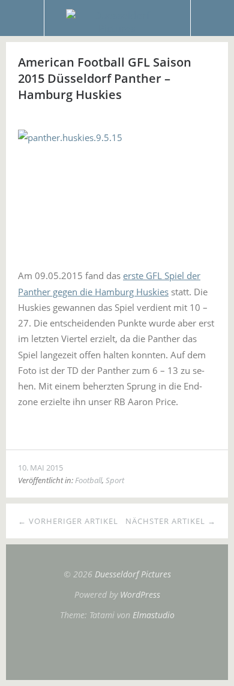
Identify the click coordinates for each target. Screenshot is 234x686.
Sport (115, 480)
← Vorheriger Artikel (68, 521)
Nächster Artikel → (170, 521)
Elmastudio (154, 615)
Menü (22, 18)
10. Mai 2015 (40, 467)
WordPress (140, 594)
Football (88, 480)
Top (117, 650)
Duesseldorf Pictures (133, 574)
